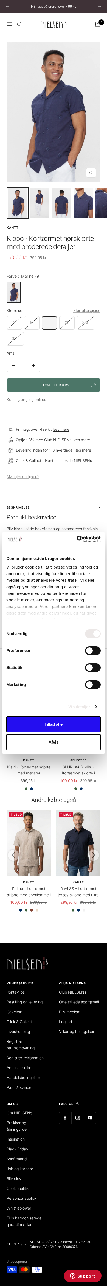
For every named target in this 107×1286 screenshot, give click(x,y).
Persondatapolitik (21, 1198)
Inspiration (16, 1139)
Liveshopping (18, 1031)
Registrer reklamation (25, 1057)
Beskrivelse (18, 507)
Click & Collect (19, 1021)
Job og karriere (20, 1168)
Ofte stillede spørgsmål (79, 1002)
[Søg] (19, 24)
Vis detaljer (79, 706)
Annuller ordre (19, 1067)
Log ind (65, 1021)
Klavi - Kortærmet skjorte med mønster (28, 770)
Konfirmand (17, 1158)
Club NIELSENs (72, 992)
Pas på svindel (19, 1087)
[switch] (93, 650)
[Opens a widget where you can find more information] (83, 1276)
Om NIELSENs (19, 1112)
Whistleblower (19, 1208)
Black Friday (17, 1149)
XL (67, 322)
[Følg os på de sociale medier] (65, 1118)
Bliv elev (14, 1178)
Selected (78, 760)
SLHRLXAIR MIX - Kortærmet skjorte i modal (78, 770)
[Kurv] (97, 24)
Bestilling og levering (25, 1002)
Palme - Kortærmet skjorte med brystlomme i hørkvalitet (29, 892)
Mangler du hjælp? (23, 476)
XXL (85, 322)
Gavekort (14, 1011)
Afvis (53, 742)
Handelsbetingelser (23, 1077)
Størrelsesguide (86, 310)
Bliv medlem (69, 1011)
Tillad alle (53, 724)
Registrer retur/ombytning (21, 1044)
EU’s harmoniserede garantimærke (24, 1221)
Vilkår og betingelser (76, 1031)
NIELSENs (83, 460)
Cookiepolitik (18, 1188)
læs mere (61, 429)
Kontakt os (16, 992)
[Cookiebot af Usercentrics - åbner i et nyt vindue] (77, 539)
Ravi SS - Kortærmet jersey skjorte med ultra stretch (78, 892)
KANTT (12, 227)
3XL (15, 338)
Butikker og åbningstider (17, 1126)
